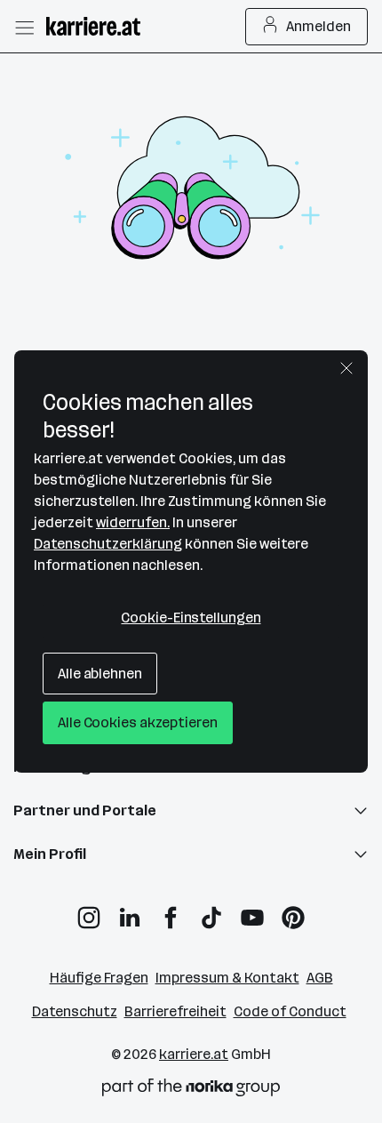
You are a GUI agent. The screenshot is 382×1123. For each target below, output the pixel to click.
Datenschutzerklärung (108, 543)
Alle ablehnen (100, 673)
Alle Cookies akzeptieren (138, 722)
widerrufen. (133, 522)
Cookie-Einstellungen (190, 617)
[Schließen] (346, 368)
